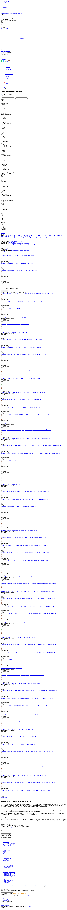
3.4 (2, 218)
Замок (3, 193)
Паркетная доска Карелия (9, 873)
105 (4, 233)
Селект (3, 127)
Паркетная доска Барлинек (9, 872)
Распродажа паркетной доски (10, 251)
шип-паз (4, 196)
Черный (4, 156)
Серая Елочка (34, 244)
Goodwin (4, 109)
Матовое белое (19, 241)
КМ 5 (3, 203)
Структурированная (6, 146)
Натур (3, 124)
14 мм (16, 246)
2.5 (2, 215)
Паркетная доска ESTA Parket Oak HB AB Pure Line (12, 484)
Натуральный (27, 237)
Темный (11, 238)
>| (6, 797)
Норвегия (4, 118)
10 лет (3, 223)
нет (3, 208)
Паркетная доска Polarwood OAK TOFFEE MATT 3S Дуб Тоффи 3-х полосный (18, 278)
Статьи (4, 6)
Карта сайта (5, 851)
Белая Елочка (14, 244)
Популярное (3, 228)
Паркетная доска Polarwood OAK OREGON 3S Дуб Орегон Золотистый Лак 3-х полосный (21, 347)
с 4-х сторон (5, 210)
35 (1, 233)
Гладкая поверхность (6, 141)
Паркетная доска (7, 858)
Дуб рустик (25, 235)
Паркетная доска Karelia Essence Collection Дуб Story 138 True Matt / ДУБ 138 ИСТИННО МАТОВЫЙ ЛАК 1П (25, 438)
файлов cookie (31, 906)
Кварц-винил (6, 860)
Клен (3, 133)
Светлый (7, 238)
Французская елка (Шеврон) (8, 173)
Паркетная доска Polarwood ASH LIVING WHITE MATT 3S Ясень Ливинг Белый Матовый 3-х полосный (24, 423)
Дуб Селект (20, 235)
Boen (3, 111)
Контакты (5, 7)
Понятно (2, 907)
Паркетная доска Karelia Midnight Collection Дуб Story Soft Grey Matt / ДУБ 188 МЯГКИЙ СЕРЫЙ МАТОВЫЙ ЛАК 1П (27, 790)
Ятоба (29, 236)
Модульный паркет (7, 861)
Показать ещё (4, 798)
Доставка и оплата (7, 845)
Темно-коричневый (6, 155)
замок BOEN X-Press (6, 195)
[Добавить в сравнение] (33, 257)
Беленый (9, 237)
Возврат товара (6, 847)
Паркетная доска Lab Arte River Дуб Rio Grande (11, 668)
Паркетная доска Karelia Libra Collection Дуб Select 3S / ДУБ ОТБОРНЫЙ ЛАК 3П (19, 530)
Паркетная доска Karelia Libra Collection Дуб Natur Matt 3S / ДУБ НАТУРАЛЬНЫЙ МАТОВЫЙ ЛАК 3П (24, 362)
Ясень (3, 137)
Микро (3, 206)
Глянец (9, 240)
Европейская (26, 250)
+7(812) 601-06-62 (4, 28)
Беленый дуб (44, 235)
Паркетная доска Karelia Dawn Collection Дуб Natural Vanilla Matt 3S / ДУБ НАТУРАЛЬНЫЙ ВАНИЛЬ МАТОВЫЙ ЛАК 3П (28, 698)
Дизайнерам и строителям (9, 2)
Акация (3, 131)
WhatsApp (22, 38)
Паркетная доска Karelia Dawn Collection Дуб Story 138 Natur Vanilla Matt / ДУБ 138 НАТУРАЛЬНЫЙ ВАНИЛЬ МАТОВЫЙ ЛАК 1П (30, 453)
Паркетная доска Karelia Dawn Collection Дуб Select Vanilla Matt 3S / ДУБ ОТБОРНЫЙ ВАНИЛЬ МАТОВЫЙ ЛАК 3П (27, 576)
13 (2, 184)
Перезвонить (3, 894)
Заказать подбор (4, 290)
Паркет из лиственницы (8, 880)
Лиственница (5, 135)
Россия (3, 121)
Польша (4, 119)
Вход (2, 10)
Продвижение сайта (5, 905)
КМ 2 (3, 201)
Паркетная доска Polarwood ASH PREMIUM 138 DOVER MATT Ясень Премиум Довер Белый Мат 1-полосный (26, 714)
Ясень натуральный (17, 236)
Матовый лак (5, 165)
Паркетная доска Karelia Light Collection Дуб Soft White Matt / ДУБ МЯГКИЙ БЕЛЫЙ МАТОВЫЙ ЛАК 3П (24, 560)
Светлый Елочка (20, 244)
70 (2, 233)
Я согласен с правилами (15, 831)
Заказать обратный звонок (6, 52)
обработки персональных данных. (20, 831)
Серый (3, 154)
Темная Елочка (28, 244)
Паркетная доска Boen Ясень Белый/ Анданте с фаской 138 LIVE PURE (17, 729)
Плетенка (40, 244)
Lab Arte (4, 105)
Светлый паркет (6, 882)
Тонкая (7, 246)
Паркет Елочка (6, 881)
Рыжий (32, 237)
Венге (16, 237)
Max (5, 49)
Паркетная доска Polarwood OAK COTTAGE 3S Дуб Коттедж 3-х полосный (17, 514)
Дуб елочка (38, 235)
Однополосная (5, 169)
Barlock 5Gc (4, 189)
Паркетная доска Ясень (8, 879)
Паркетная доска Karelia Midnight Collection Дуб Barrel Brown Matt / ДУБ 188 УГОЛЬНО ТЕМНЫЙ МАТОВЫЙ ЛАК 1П (28, 591)
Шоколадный (44, 237)
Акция (3, 100)
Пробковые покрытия (8, 865)
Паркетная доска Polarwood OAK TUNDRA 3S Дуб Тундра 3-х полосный (17, 317)
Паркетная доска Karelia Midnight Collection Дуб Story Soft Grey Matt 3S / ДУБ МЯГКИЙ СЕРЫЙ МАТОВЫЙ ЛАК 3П (27, 759)
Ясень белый (25, 236)
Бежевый (4, 150)
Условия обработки (28, 832)
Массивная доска (7, 864)
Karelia (3, 104)
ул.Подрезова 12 (4, 898)
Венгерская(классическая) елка (9, 172)
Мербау (58, 235)
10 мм (10, 246)
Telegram (22, 48)
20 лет (3, 224)
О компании (6, 1)
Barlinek (4, 108)
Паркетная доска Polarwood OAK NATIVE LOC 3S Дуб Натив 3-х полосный (18, 637)
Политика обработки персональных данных (10, 902)
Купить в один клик (5, 267)
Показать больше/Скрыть (6, 253)
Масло (3, 163)
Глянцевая (4, 142)
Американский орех (5, 236)
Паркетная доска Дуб (8, 877)
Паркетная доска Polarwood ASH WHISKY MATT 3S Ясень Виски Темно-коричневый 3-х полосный (23, 392)
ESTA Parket (5, 103)
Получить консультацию (6, 834)
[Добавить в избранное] (33, 258)
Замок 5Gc (4, 194)
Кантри (7, 247)
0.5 (2, 213)
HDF (7, 249)
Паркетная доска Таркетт (8, 876)
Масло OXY (5, 164)
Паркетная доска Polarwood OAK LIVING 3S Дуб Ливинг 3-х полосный (17, 263)
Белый (3, 151)
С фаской (6, 248)
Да (2, 199)
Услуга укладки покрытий (9, 844)
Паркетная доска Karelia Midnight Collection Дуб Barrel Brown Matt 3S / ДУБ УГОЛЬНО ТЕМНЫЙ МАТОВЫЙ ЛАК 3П (27, 606)
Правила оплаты (7, 850)
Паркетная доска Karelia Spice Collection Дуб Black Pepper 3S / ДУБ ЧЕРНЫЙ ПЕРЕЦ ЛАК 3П (22, 683)
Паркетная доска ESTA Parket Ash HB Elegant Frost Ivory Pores (14, 332)
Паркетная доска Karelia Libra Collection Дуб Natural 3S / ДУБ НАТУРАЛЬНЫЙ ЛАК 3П (20, 407)
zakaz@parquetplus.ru (5, 51)
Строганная (4, 145)
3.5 (2, 219)
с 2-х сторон (5, 209)
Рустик (3, 126)
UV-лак (3, 160)
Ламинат (5, 859)
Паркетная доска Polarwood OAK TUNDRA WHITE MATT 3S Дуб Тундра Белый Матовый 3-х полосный (24, 545)
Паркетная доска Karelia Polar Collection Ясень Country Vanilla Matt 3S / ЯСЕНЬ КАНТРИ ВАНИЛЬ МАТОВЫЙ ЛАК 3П (28, 622)
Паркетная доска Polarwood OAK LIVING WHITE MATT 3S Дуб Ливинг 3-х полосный (20, 378)
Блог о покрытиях (7, 849)
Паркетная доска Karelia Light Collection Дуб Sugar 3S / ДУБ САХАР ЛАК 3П (18, 744)
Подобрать (3, 227)
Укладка (5, 3)
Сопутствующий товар (8, 866)
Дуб (3, 132)
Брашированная (5, 140)
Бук (12, 235)
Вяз (14, 235)
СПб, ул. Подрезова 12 (6, 16)
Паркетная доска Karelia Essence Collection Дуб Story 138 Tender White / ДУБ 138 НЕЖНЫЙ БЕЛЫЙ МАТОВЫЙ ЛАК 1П (28, 652)
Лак (3, 161)
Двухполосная (19, 243)
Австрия (4, 117)
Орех (3, 136)
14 (2, 185)
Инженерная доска (7, 862)
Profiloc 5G (4, 191)
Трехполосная (5, 170)
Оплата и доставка (7, 5)
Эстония (4, 122)
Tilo (3, 112)
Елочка (8, 244)
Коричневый (5, 152)
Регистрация (6, 10)
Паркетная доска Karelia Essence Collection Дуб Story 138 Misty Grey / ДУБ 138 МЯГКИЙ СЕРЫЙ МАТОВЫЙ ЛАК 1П (27, 499)
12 (2, 182)
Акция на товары (7, 867)
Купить (2, 269)
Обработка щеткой (6, 144)
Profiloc (3, 190)
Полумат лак (5, 166)
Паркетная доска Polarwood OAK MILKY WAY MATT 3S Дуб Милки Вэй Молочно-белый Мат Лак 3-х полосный (26, 301)
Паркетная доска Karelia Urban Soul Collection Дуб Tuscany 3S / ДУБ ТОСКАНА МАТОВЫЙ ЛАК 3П (23, 775)
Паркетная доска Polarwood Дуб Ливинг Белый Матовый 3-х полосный (17, 468)
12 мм (13, 246)
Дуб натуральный (32, 235)
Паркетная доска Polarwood (9, 875)
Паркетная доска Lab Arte (9, 874)
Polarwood (4, 107)
